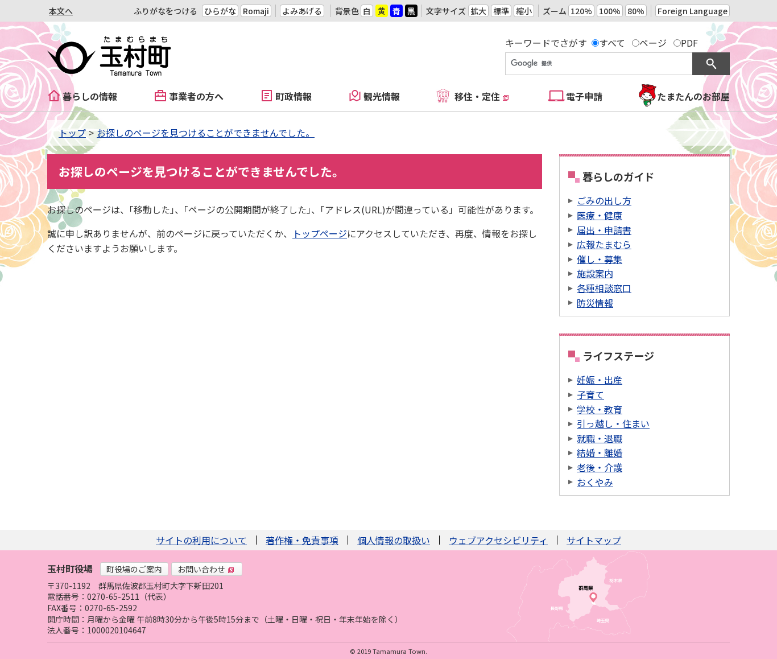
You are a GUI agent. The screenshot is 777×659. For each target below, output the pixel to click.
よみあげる (302, 11)
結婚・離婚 (599, 452)
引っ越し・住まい (613, 423)
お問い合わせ (201, 569)
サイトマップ (594, 540)
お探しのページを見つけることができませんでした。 (206, 132)
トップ (72, 132)
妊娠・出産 (599, 379)
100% (610, 11)
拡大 (478, 11)
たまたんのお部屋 (693, 96)
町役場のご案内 (134, 569)
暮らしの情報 (90, 96)
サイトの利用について (201, 540)
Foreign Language (693, 11)
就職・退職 (599, 438)
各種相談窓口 (604, 288)
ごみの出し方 (604, 200)
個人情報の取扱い (393, 540)
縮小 (524, 11)
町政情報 (293, 96)
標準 (501, 11)
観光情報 (381, 96)
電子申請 (584, 96)
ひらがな (220, 11)
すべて (612, 43)
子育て (590, 394)
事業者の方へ (196, 96)
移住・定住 (477, 96)
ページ (653, 43)
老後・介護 (599, 467)
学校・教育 (599, 409)
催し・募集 (599, 259)
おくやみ (595, 482)
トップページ (319, 233)
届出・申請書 (604, 230)
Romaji (256, 11)
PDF (689, 43)
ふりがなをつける (165, 11)
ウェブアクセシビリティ (498, 540)
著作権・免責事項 (302, 540)
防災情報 (595, 303)
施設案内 (595, 273)
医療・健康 (599, 215)
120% (581, 11)
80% (635, 11)
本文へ (61, 11)
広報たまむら (604, 244)
